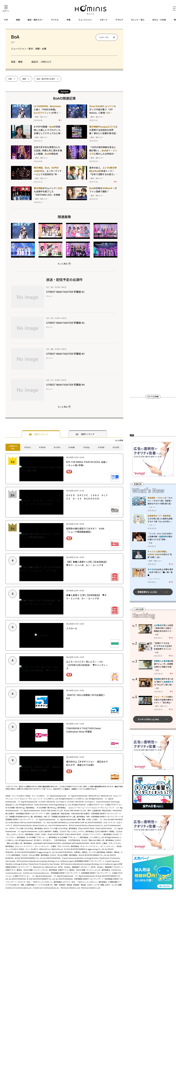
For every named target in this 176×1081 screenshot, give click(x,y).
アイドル (55, 19)
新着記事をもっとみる (147, 591)
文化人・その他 (159, 19)
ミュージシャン (85, 19)
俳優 (18, 19)
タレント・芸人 (138, 19)
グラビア (119, 19)
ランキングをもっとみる (148, 719)
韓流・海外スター (35, 19)
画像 (24, 79)
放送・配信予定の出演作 (46, 79)
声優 (68, 19)
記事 (10, 79)
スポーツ (103, 19)
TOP (6, 19)
